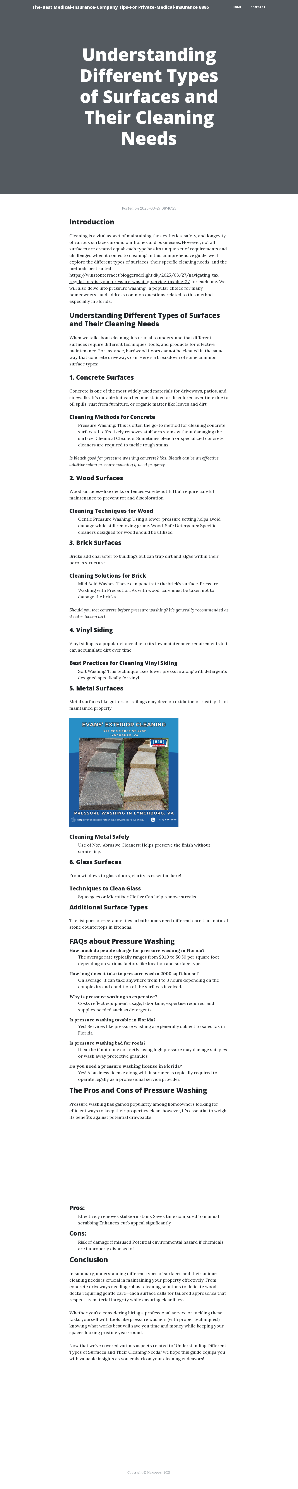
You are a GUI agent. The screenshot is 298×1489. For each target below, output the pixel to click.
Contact (258, 7)
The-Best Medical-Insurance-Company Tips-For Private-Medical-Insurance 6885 (120, 7)
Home (237, 7)
